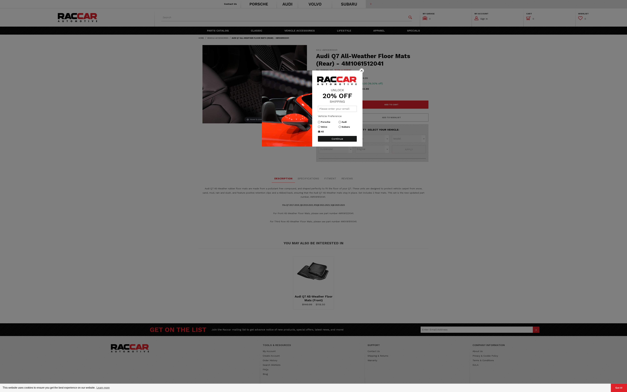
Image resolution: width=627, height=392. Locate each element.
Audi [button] (345, 122)
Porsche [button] (326, 122)
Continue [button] (337, 138)
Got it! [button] (618, 387)
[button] (362, 70)
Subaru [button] (346, 126)
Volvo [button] (324, 126)
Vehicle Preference (330, 116)
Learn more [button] (103, 387)
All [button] (323, 131)
